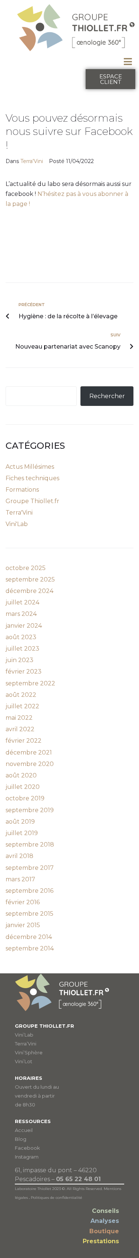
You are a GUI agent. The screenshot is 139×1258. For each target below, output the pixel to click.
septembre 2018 (30, 844)
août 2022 (21, 694)
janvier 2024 (24, 625)
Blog (20, 1139)
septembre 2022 (30, 683)
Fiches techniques (32, 478)
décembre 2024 (29, 590)
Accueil (24, 1130)
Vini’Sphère (29, 1052)
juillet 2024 (22, 602)
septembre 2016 (29, 890)
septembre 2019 (30, 810)
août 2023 (21, 637)
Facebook (27, 1148)
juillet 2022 (22, 706)
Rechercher (107, 396)
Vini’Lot (23, 1061)
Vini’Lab (24, 1035)
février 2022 (24, 740)
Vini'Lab (17, 524)
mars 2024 (21, 613)
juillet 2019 (22, 833)
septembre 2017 (30, 867)
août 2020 (21, 775)
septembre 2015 (29, 913)
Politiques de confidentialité (56, 1197)
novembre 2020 (30, 763)
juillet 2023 (22, 648)
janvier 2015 (23, 925)
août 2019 (20, 821)
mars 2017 (20, 879)
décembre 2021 (29, 752)
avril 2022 (20, 729)
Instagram (27, 1157)
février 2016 (23, 902)
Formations (22, 489)
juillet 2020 (23, 786)
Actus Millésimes (30, 466)
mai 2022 (19, 717)
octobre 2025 (26, 568)
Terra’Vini (25, 1044)
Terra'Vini (31, 161)
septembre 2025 (30, 579)
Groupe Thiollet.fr (32, 501)
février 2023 (24, 671)
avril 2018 (19, 855)
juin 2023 (19, 660)
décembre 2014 (29, 936)
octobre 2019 (25, 798)
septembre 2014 (30, 948)
